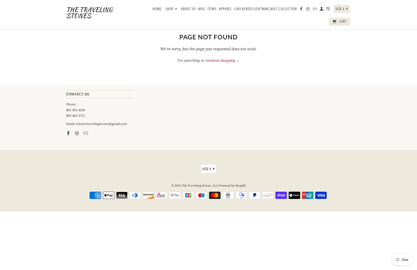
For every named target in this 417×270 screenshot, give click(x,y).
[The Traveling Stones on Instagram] (77, 133)
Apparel (225, 9)
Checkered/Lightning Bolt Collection (265, 9)
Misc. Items (207, 9)
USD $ (208, 168)
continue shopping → (222, 60)
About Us (188, 9)
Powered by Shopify (232, 185)
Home (157, 9)
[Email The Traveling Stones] (86, 133)
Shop (171, 8)
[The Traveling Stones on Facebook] (68, 133)
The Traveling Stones (196, 185)
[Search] (329, 10)
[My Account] (322, 10)
